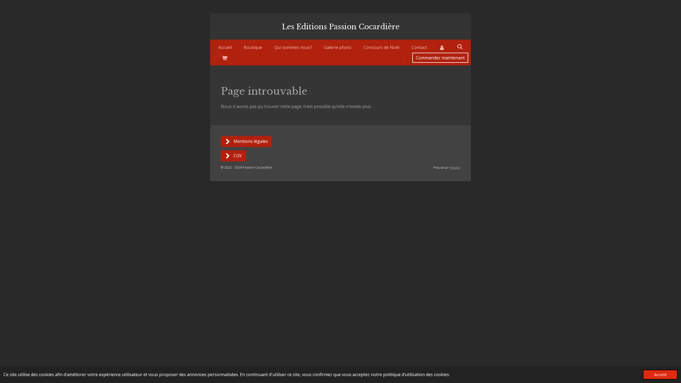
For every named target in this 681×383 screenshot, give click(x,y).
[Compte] (441, 47)
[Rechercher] (460, 46)
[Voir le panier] (224, 58)
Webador (455, 167)
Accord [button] (660, 374)
